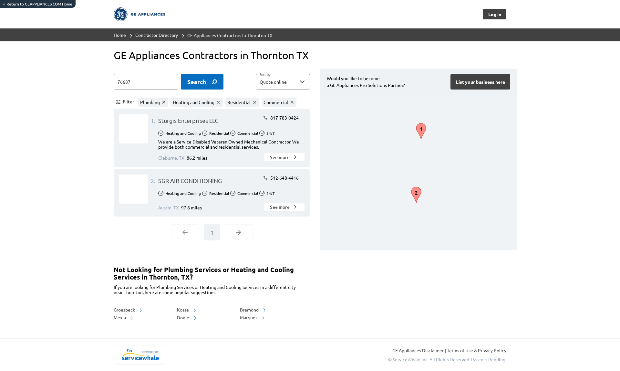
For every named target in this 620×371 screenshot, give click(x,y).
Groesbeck (125, 310)
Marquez (249, 317)
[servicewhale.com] (140, 355)
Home (120, 35)
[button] (283, 82)
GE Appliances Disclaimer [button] (418, 350)
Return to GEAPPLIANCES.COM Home (37, 3)
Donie (183, 317)
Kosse (183, 310)
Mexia (120, 317)
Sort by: (265, 74)
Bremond (250, 310)
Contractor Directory (156, 35)
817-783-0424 (284, 118)
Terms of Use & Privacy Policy (476, 350)
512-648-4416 (284, 178)
